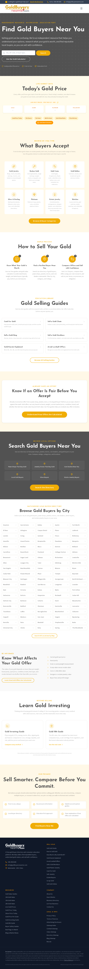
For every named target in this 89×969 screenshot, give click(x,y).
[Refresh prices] (57, 102)
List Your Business (52, 904)
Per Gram (38, 118)
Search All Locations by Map (44, 636)
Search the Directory (36, 2)
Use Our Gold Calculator (16, 59)
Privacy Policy (51, 916)
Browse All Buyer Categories (44, 221)
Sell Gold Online (52, 884)
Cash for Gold (51, 871)
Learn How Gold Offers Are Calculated (18, 680)
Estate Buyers (51, 877)
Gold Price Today (17, 118)
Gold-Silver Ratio (61, 118)
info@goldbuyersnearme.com (75, 2)
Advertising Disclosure (54, 922)
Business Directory (53, 900)
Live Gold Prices (10, 907)
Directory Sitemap (53, 935)
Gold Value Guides (11, 894)
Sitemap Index (51, 925)
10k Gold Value (10, 900)
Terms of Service (52, 919)
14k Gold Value (10, 897)
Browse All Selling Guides (45, 360)
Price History (73, 118)
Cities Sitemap (51, 932)
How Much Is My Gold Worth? (56, 855)
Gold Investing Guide (12, 920)
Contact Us (50, 907)
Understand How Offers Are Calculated (44, 414)
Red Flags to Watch (11, 930)
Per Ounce (29, 118)
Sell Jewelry (51, 874)
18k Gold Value (10, 904)
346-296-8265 (12, 862)
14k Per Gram (48, 118)
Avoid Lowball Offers (53, 861)
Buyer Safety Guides (12, 926)
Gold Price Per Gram (12, 917)
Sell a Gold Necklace (53, 864)
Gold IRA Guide (10, 923)
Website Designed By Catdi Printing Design (72, 965)
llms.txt (49, 942)
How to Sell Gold (52, 851)
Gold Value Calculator (46, 122)
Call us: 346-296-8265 (55, 2)
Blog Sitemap (51, 938)
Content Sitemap (52, 929)
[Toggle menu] (81, 8)
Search (43, 53)
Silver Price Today (11, 913)
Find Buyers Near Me (44, 826)
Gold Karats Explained (54, 858)
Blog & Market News (11, 933)
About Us (50, 894)
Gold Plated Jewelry (53, 868)
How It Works (51, 897)
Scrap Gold (50, 881)
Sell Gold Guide (52, 848)
